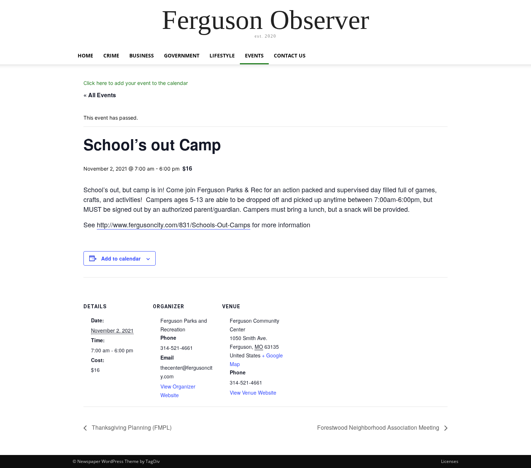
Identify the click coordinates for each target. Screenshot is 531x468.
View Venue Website (253, 392)
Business (141, 55)
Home (85, 55)
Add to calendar (121, 258)
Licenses (449, 461)
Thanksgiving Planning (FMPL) (131, 427)
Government (181, 55)
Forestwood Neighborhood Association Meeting (379, 427)
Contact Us (290, 55)
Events (254, 55)
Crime (111, 55)
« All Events (99, 95)
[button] (449, 56)
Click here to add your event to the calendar (135, 83)
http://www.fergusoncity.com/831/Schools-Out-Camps (173, 224)
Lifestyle (222, 55)
